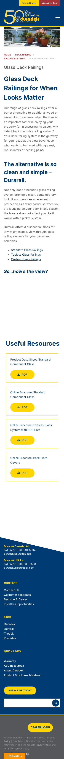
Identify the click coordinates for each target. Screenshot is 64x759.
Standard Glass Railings (27, 250)
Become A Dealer (15, 599)
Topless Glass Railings (26, 254)
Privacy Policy (43, 744)
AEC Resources (14, 665)
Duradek (9, 624)
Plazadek (10, 638)
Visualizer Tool (49, 3)
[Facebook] (27, 754)
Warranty (10, 661)
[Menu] (57, 17)
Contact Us (11, 590)
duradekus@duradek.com (19, 567)
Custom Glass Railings (26, 259)
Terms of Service (13, 748)
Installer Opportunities (19, 604)
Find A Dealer (29, 3)
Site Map (18, 741)
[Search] (55, 703)
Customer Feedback (17, 594)
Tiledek (9, 633)
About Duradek (13, 670)
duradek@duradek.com (17, 553)
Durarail (9, 628)
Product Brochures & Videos (22, 675)
